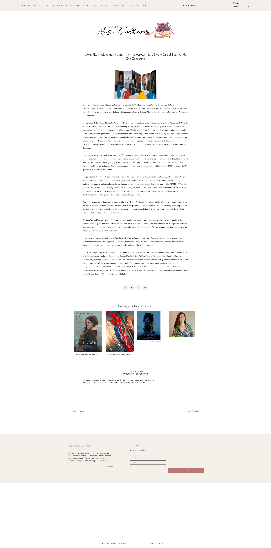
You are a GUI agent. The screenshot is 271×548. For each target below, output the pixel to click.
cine (145, 281)
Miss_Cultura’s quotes (80, 446)
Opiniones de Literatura (54, 5)
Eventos (131, 5)
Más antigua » (193, 411)
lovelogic (160, 543)
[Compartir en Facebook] (125, 287)
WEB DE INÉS (141, 5)
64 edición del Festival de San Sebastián (130, 281)
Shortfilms (86, 5)
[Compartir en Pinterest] (138, 287)
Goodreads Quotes (108, 466)
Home (29, 5)
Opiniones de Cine (73, 5)
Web (23, 5)
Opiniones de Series (100, 5)
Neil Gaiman (105, 461)
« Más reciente (78, 411)
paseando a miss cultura (118, 543)
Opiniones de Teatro (118, 5)
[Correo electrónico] (145, 287)
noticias (151, 281)
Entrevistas (38, 5)
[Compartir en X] (131, 287)
